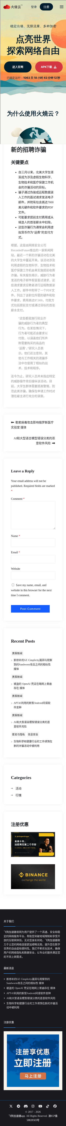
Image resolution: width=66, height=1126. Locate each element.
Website (15, 568)
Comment (18, 498)
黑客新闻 (17, 653)
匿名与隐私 (18, 734)
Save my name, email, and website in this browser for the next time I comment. (31, 590)
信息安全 (33, 734)
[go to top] (56, 1113)
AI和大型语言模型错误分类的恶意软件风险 (34, 441)
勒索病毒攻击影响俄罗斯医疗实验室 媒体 (32, 425)
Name (15, 536)
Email (15, 552)
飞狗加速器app (16, 1116)
